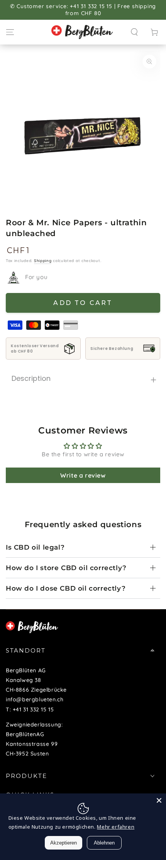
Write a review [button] (82, 475)
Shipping (43, 260)
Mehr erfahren (115, 826)
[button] (134, 32)
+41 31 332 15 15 (33, 709)
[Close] (159, 800)
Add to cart (82, 303)
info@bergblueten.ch (34, 699)
